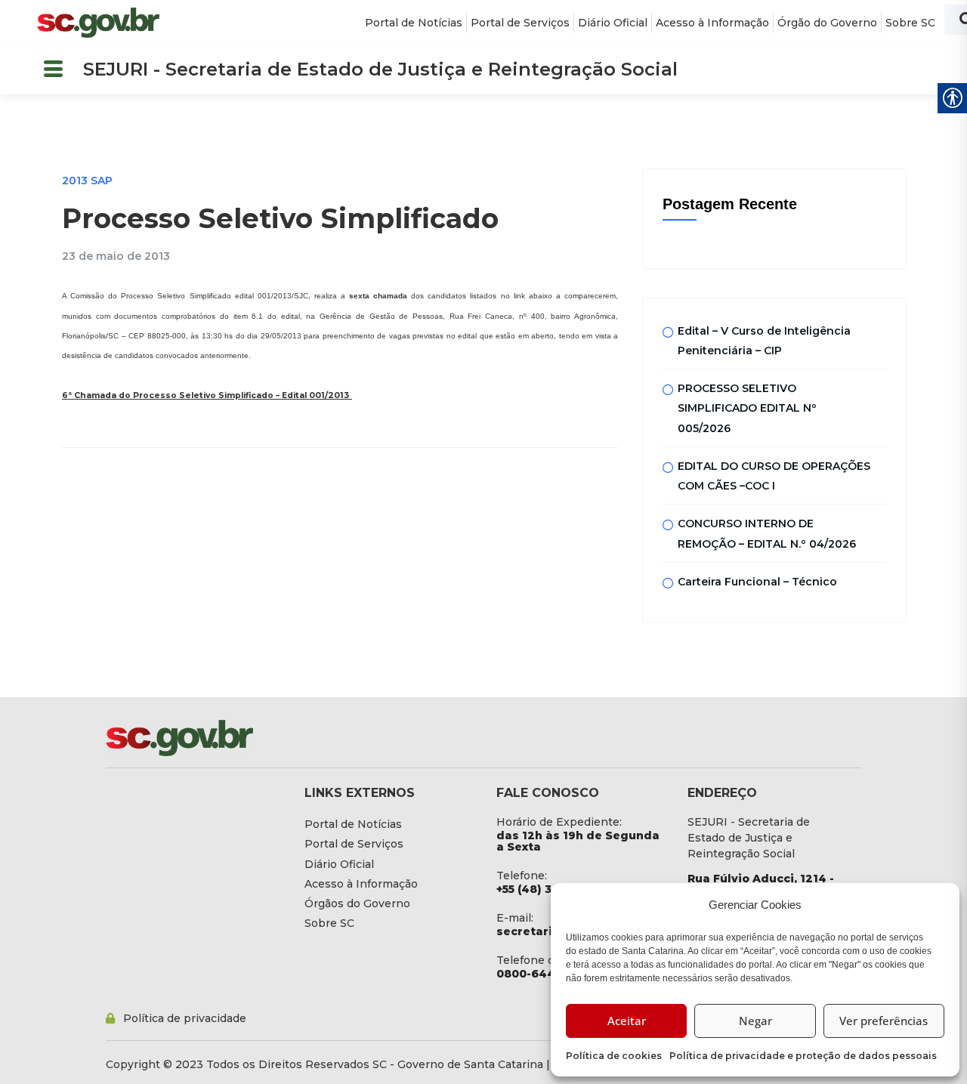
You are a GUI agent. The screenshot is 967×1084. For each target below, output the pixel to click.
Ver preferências (883, 1020)
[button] (53, 70)
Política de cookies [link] (614, 1055)
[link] (98, 23)
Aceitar (626, 1020)
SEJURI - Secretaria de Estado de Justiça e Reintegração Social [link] (380, 69)
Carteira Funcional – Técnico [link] (757, 581)
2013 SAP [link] (87, 180)
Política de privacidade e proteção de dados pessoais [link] (803, 1055)
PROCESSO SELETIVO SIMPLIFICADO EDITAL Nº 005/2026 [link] (747, 408)
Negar (755, 1020)
